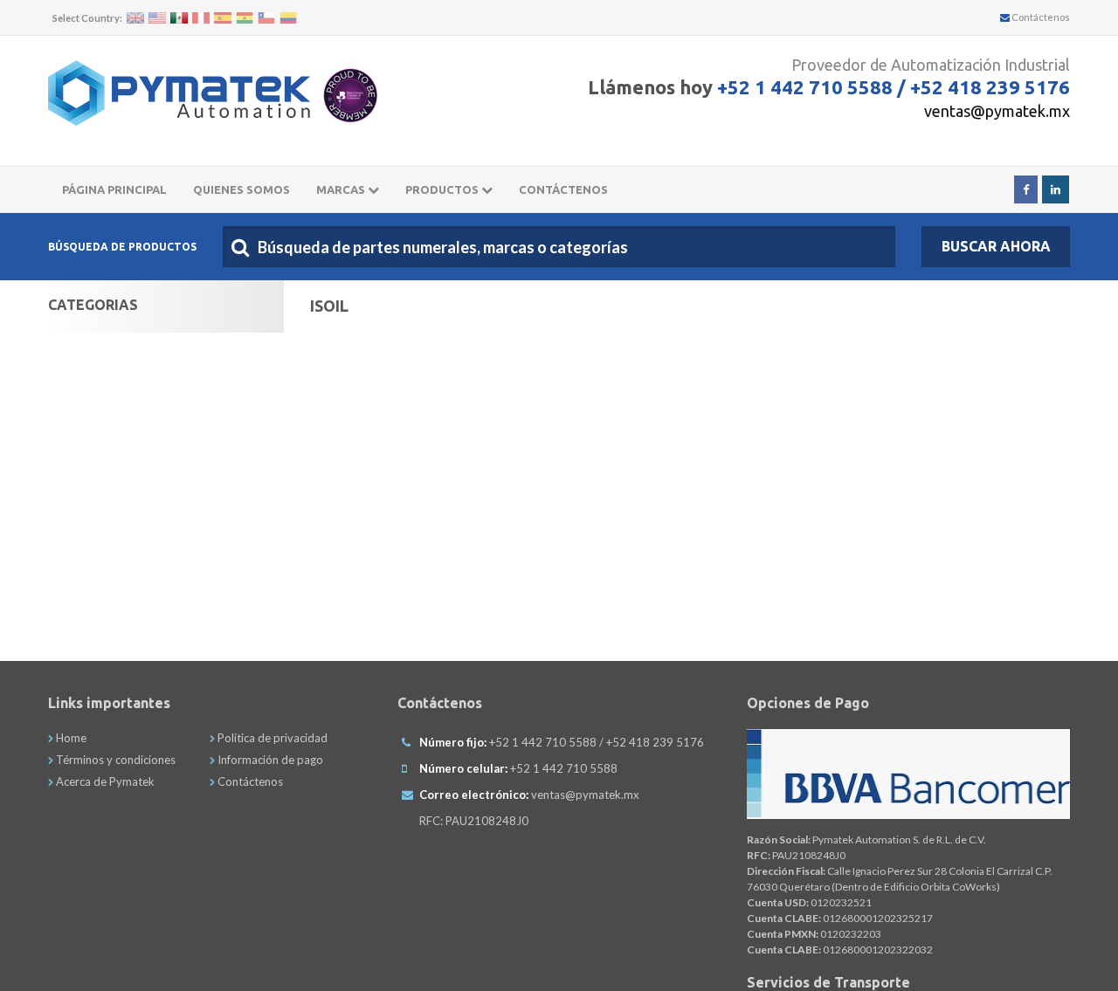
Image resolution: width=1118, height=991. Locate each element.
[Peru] (201, 18)
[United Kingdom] (135, 18)
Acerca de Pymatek (104, 781)
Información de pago (269, 760)
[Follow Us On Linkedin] (1055, 189)
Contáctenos (1040, 17)
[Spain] (222, 18)
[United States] (157, 18)
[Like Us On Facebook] (1026, 189)
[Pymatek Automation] (179, 93)
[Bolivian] (244, 18)
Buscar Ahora (996, 246)
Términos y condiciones (114, 760)
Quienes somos (241, 189)
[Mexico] (179, 18)
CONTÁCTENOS (563, 189)
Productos (443, 189)
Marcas (342, 189)
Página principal (114, 189)
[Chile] (266, 18)
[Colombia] (288, 18)
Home (69, 738)
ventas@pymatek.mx (997, 111)
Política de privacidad (271, 738)
